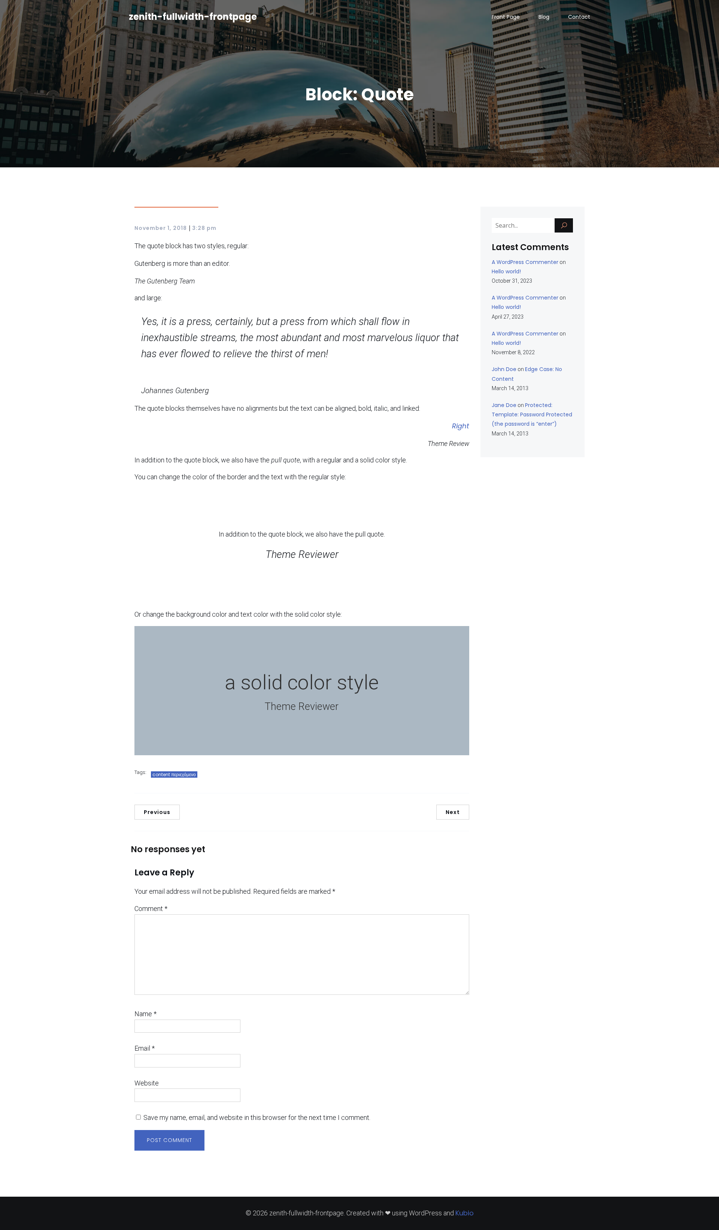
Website (146, 1083)
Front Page (506, 17)
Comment (150, 908)
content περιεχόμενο (174, 774)
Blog (544, 17)
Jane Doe (504, 405)
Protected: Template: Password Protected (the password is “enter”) (532, 414)
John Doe (504, 369)
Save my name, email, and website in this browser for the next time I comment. (256, 1117)
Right (460, 426)
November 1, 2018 (160, 228)
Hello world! (506, 271)
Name (145, 1014)
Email (144, 1048)
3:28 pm (204, 228)
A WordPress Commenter (525, 262)
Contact (579, 17)
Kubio (464, 1213)
